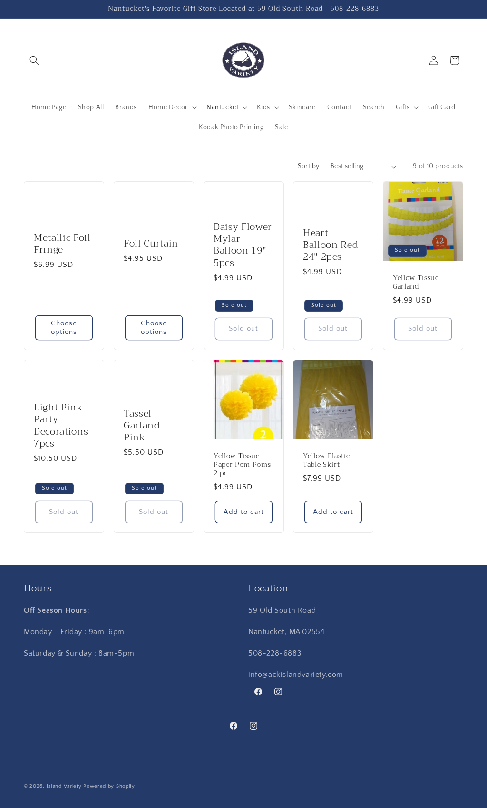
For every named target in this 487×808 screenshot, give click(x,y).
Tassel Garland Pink (142, 426)
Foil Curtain (151, 243)
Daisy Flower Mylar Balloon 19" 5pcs (243, 245)
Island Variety (64, 786)
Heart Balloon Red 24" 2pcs (330, 245)
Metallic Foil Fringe (62, 244)
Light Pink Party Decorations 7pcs (61, 425)
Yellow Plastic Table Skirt (326, 460)
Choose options (64, 327)
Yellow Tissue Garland (416, 282)
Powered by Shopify (109, 786)
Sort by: (309, 166)
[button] (34, 60)
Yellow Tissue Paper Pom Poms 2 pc (242, 465)
